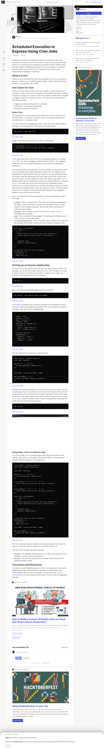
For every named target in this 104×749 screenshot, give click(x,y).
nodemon (18, 305)
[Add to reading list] (3, 64)
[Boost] (3, 70)
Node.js (35, 69)
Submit (18, 658)
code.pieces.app (51, 38)
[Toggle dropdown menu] (67, 582)
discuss (22, 55)
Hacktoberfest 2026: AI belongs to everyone (86, 119)
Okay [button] (7, 746)
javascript (16, 55)
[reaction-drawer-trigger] (4, 52)
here (46, 271)
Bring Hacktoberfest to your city (30, 706)
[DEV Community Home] (3, 2)
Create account (96, 2)
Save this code (17, 137)
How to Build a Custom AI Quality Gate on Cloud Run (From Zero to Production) (38, 620)
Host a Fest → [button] (18, 720)
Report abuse (45, 663)
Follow (89, 13)
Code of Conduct (35, 663)
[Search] (7, 2)
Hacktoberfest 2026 (81, 129)
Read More (16, 637)
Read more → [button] (81, 138)
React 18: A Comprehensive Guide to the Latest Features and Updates (87, 60)
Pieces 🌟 (19, 36)
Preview (26, 658)
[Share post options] (3, 75)
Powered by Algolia (51, 2)
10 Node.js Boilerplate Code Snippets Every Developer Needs (88, 44)
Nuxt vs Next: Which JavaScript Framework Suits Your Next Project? (88, 52)
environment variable (19, 399)
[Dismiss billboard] (100, 734)
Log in (87, 2)
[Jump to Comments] (3, 58)
